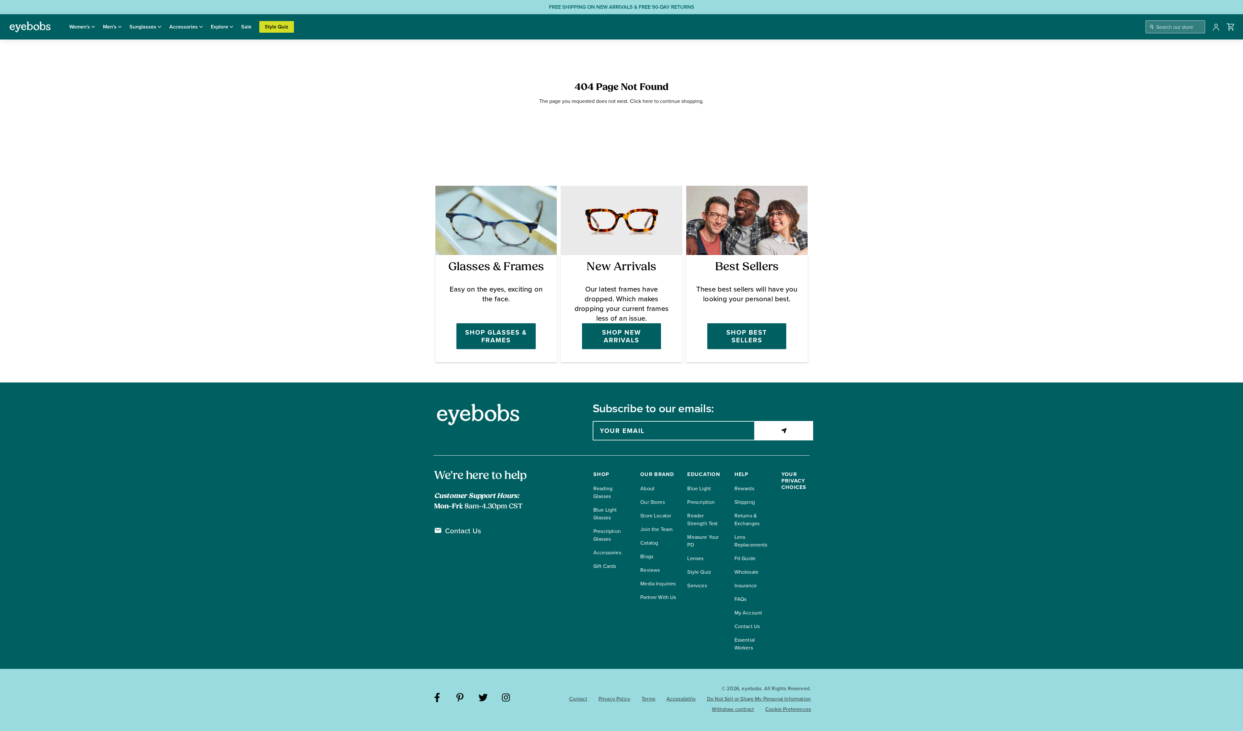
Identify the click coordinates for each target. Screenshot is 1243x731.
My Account (748, 612)
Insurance (745, 585)
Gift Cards (604, 566)
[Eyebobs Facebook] (437, 698)
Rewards (744, 488)
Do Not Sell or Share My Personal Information (759, 699)
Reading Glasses (602, 492)
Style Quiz (276, 26)
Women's (79, 26)
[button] (1230, 27)
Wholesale (746, 572)
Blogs (646, 556)
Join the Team (656, 529)
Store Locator (655, 515)
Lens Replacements (750, 540)
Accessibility (681, 699)
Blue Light (699, 488)
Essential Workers (744, 643)
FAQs (740, 599)
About (647, 488)
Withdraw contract (733, 709)
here (648, 101)
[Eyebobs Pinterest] (460, 698)
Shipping (744, 502)
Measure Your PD (703, 540)
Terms (648, 699)
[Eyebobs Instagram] (506, 698)
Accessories (183, 26)
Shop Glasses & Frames (496, 336)
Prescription (701, 502)
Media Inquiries (658, 583)
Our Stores (652, 502)
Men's (110, 26)
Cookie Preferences (788, 709)
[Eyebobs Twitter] (483, 698)
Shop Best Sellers (746, 336)
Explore (219, 26)
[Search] (1151, 27)
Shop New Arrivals (621, 336)
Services (697, 585)
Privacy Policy (614, 699)
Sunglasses (142, 26)
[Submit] (784, 430)
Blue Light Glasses (605, 513)
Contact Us (463, 531)
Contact (578, 699)
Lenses (695, 558)
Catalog (649, 543)
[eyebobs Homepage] (30, 27)
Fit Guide (745, 558)
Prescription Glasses (607, 535)
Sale (246, 26)
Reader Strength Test (702, 519)
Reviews (650, 570)
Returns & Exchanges (746, 519)
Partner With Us (658, 597)
